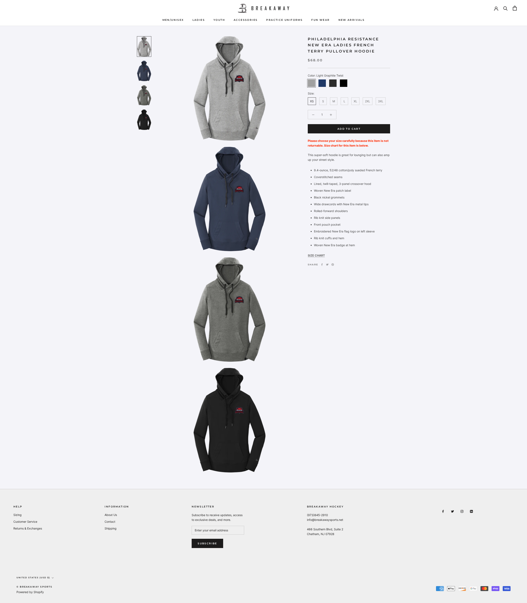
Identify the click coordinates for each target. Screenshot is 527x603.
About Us (111, 515)
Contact (110, 521)
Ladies (198, 19)
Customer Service (25, 521)
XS (312, 101)
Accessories (246, 19)
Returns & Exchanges (27, 528)
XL (355, 101)
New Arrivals (351, 19)
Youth (219, 19)
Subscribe (207, 543)
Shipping (111, 528)
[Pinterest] (332, 264)
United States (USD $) (33, 577)
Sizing (17, 515)
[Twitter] (327, 264)
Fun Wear (320, 19)
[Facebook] (322, 264)
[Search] (505, 8)
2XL (367, 101)
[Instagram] (462, 511)
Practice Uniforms (284, 19)
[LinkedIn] (471, 511)
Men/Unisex (173, 19)
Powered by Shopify (30, 592)
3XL (380, 101)
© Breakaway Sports (34, 586)
